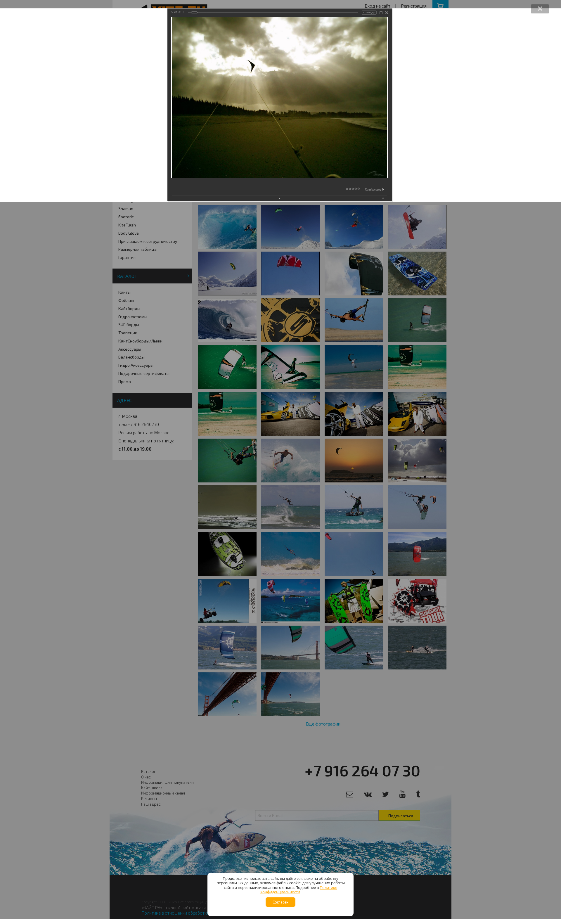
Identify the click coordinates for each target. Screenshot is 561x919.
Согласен (280, 902)
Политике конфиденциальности (298, 890)
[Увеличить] (381, 12)
